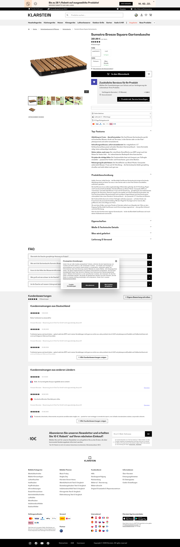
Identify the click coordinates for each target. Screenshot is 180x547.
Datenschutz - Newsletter (135, 444)
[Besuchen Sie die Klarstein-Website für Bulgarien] (103, 526)
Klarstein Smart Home (68, 479)
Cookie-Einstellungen (130, 482)
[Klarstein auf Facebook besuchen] (36, 543)
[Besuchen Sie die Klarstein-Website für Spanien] (92, 522)
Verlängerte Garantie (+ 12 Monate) (114, 92)
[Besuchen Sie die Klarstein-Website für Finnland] (107, 526)
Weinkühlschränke (34, 474)
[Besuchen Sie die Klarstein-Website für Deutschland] (92, 518)
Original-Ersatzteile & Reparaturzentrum (105, 488)
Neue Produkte (145, 23)
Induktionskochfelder (35, 503)
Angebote (133, 23)
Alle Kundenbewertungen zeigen (93, 357)
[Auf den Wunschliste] (149, 74)
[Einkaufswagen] (150, 15)
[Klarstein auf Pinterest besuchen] (48, 543)
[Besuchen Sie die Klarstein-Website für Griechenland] (107, 531)
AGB (72, 543)
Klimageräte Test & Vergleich (70, 491)
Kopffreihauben (33, 485)
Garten (35, 29)
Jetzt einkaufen (126, 3)
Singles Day (64, 477)
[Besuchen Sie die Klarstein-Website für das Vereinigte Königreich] (96, 522)
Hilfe (92, 474)
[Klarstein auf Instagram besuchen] (30, 543)
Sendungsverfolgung (98, 477)
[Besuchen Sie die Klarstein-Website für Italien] (107, 518)
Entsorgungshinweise (130, 477)
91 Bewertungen (95, 44)
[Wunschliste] (146, 15)
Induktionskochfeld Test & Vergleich (72, 488)
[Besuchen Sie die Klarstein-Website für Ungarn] (107, 522)
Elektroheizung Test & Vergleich (71, 494)
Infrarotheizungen (34, 488)
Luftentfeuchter (33, 479)
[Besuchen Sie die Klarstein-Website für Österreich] (96, 518)
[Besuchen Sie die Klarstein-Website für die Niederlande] (96, 531)
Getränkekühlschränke (36, 494)
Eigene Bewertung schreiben (138, 297)
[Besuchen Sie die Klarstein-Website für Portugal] (100, 531)
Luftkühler (31, 497)
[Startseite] (30, 29)
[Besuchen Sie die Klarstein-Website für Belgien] (92, 531)
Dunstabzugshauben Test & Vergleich (73, 485)
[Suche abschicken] (67, 15)
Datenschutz (63, 543)
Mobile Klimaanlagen (35, 477)
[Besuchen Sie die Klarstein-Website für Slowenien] (103, 531)
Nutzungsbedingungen (128, 526)
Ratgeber (123, 9)
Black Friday (64, 474)
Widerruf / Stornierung (99, 482)
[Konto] (142, 15)
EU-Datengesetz (128, 479)
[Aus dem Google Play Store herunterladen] (140, 518)
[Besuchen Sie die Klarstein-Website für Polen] (92, 526)
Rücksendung (96, 479)
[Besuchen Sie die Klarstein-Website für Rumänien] (100, 526)
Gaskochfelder (33, 506)
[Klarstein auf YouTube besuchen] (42, 543)
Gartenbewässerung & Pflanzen (50, 29)
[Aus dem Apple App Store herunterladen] (128, 518)
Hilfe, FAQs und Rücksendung (143, 9)
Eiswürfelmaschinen (35, 491)
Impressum (81, 543)
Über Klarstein (128, 474)
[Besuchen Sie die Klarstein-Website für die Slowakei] (100, 522)
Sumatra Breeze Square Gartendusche (85, 29)
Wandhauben (33, 500)
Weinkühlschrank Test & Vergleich (72, 482)
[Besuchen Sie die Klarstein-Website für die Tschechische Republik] (103, 522)
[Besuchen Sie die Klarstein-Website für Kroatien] (96, 526)
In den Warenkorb (120, 74)
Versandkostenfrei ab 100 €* (59, 9)
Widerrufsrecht (96, 485)
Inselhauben (32, 482)
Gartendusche (67, 29)
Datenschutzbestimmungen (131, 524)
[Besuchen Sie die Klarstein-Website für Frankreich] (103, 518)
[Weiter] (154, 22)
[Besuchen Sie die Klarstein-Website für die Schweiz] (100, 518)
